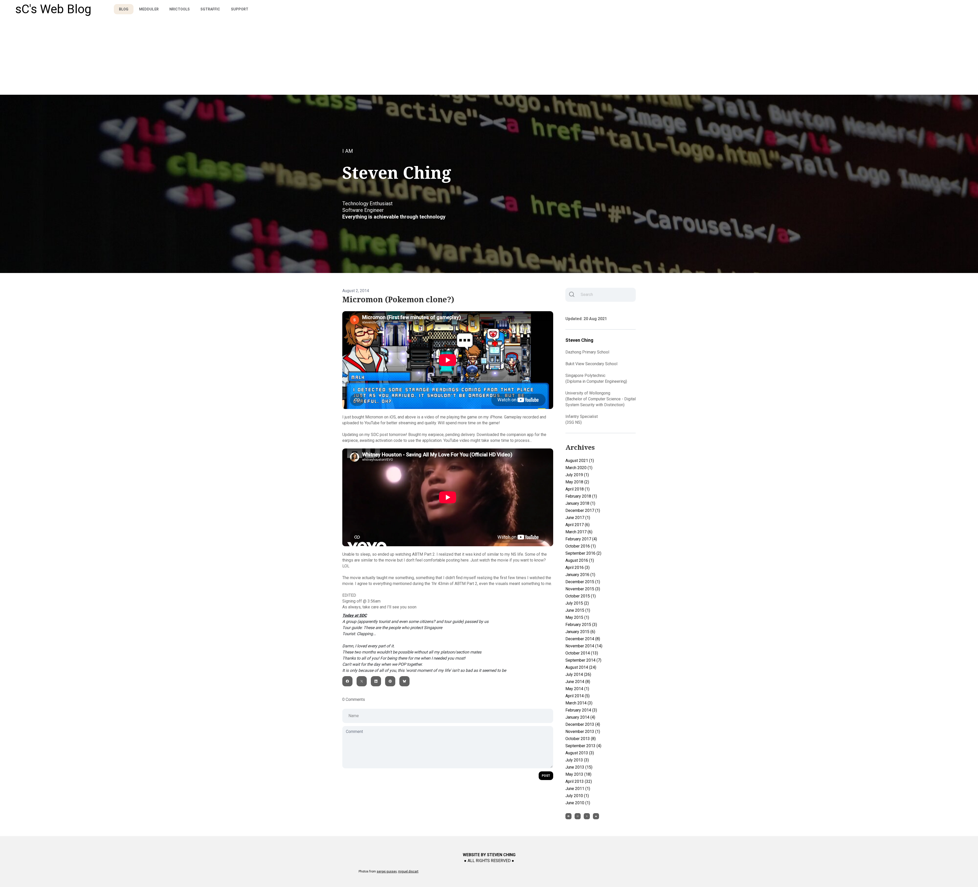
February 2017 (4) (581, 539)
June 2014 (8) (577, 681)
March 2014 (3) (578, 703)
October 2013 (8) (580, 738)
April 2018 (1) (577, 489)
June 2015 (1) (577, 610)
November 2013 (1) (582, 731)
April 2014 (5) (577, 695)
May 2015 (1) (577, 617)
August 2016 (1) (579, 560)
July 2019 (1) (577, 474)
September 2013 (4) (583, 745)
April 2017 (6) (577, 524)
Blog (123, 9)
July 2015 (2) (577, 603)
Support (239, 9)
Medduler (148, 9)
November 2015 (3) (582, 588)
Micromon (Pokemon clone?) (398, 299)
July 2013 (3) (577, 760)
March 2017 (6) (578, 531)
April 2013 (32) (578, 781)
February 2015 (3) (581, 624)
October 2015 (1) (580, 596)
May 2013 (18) (578, 774)
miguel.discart (408, 871)
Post (546, 775)
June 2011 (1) (577, 788)
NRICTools (179, 9)
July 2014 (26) (578, 674)
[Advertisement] (489, 56)
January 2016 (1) (580, 574)
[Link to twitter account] (587, 816)
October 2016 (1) (580, 546)
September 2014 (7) (583, 660)
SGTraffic (210, 9)
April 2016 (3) (577, 567)
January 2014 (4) (580, 717)
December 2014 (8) (582, 638)
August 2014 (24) (580, 667)
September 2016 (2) (583, 553)
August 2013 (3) (579, 752)
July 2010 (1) (577, 795)
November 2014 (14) (583, 646)
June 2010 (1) (577, 802)
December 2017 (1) (582, 510)
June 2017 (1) (577, 517)
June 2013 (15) (578, 767)
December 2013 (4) (582, 724)
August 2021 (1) (579, 460)
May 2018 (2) (577, 482)
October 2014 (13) (581, 653)
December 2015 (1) (582, 581)
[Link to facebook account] (568, 816)
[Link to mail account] (596, 816)
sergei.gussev (387, 871)
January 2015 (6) (580, 631)
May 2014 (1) (577, 688)
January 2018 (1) (580, 503)
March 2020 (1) (578, 467)
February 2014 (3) (581, 710)
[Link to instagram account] (578, 816)
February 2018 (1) (581, 496)
